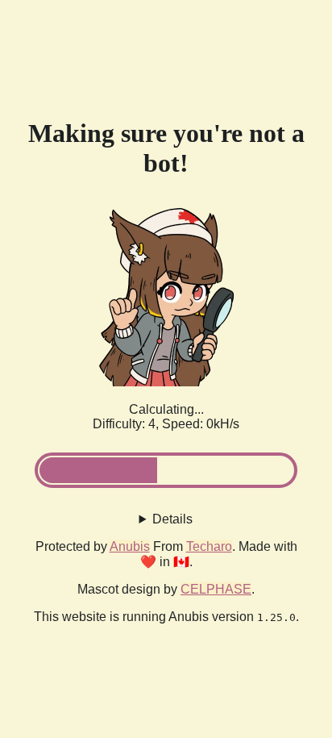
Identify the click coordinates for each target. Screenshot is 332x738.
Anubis (130, 546)
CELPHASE (216, 589)
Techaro (209, 546)
